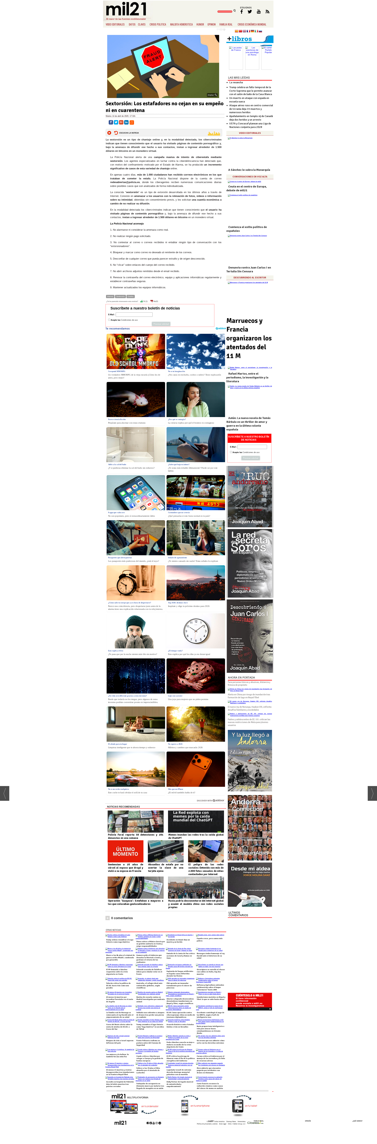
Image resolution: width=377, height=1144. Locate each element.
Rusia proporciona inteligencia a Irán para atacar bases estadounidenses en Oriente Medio (210, 1029)
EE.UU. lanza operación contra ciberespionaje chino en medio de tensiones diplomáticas (181, 1015)
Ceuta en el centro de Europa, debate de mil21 (246, 188)
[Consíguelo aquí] (249, 885)
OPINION (211, 24)
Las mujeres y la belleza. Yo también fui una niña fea (117, 1055)
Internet (110, 296)
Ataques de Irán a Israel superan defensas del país (119, 1042)
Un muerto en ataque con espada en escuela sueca (249, 99)
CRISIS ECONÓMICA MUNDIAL (252, 24)
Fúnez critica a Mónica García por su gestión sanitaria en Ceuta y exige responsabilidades (150, 943)
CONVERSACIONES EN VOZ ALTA (250, 176)
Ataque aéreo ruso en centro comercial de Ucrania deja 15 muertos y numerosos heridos (251, 109)
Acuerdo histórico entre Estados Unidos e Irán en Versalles (180, 1025)
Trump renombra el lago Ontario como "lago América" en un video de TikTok (150, 1026)
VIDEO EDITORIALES (115, 24)
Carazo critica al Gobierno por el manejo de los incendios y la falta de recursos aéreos (211, 1058)
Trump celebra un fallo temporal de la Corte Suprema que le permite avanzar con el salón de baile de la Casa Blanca (250, 91)
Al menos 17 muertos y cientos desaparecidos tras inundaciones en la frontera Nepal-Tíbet (120, 1072)
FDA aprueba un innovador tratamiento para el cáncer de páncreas (179, 985)
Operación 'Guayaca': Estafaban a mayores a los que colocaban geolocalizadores (135, 902)
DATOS (132, 24)
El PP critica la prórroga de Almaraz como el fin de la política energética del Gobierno (181, 1058)
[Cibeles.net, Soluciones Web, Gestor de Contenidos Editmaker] (255, 1122)
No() (155, 301)
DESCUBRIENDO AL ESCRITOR (250, 277)
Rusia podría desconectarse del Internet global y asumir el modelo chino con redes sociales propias (196, 904)
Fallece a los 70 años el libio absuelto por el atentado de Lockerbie (148, 1070)
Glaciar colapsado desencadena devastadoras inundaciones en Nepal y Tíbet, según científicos (180, 1001)
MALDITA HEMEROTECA (181, 24)
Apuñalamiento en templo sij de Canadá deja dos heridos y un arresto (251, 118)
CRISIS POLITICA (158, 24)
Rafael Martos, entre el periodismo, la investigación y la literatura (247, 377)
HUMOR (200, 24)
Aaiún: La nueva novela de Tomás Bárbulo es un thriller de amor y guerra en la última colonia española (248, 423)
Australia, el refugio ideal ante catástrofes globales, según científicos (149, 985)
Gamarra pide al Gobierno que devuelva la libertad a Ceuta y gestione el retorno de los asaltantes (149, 958)
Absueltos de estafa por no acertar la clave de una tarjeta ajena (165, 868)
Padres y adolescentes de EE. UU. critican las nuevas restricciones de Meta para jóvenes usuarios (249, 722)
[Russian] (260, 31)
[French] (248, 31)
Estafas (131, 296)
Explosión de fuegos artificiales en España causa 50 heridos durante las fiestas (180, 973)
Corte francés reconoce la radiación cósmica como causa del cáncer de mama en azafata (210, 1086)
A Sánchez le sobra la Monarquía (249, 170)
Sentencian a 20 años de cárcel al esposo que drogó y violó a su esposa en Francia (125, 868)
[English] (244, 31)
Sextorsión (120, 296)
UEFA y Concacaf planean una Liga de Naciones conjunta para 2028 (250, 125)
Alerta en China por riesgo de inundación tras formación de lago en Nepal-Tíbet (249, 696)
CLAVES (141, 24)
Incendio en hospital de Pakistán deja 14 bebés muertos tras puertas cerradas (120, 1084)
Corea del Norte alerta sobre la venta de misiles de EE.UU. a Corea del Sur (119, 1026)
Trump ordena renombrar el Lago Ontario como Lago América (119, 941)
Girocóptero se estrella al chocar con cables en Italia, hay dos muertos (211, 971)
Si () (145, 301)
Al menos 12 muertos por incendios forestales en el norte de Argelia (119, 999)
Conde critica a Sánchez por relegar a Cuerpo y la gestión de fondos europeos (149, 1058)
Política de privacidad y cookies (207, 1124)
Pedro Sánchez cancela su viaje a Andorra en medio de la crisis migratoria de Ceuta (180, 1044)
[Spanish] (236, 31)
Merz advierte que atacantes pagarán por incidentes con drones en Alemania (209, 1070)
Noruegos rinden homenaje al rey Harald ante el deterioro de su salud (211, 955)
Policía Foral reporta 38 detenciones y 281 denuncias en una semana (135, 836)
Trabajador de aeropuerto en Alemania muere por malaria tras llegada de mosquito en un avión (150, 1086)
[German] (252, 31)
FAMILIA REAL (226, 24)
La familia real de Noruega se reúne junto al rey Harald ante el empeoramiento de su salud (119, 1015)
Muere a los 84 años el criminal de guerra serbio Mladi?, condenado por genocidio (120, 957)
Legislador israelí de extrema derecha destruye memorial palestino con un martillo (179, 1072)
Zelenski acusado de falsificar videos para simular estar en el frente (149, 971)
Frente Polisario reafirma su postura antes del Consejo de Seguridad (148, 1043)
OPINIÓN (308, 1121)
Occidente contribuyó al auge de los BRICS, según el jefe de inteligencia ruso (210, 1015)
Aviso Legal (222, 1124)
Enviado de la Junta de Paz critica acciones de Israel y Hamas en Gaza (181, 955)
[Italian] (256, 31)
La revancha (236, 82)
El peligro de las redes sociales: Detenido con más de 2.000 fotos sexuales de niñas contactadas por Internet (206, 869)
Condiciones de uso (129, 320)
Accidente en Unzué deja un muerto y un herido (178, 941)
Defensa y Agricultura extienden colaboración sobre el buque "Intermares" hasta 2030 (210, 987)
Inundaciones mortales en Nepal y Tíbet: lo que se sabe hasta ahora (211, 998)
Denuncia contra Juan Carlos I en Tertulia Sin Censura (248, 269)
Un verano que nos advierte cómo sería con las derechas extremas (210, 1042)
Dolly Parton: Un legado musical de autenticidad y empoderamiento (180, 1084)
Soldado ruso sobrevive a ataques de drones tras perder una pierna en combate (150, 1015)
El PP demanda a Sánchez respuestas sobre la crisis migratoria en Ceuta (117, 971)
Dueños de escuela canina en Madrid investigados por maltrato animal (150, 999)
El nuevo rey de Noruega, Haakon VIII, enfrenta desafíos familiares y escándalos (249, 708)
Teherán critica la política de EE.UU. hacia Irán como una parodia (118, 985)
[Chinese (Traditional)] (240, 31)
